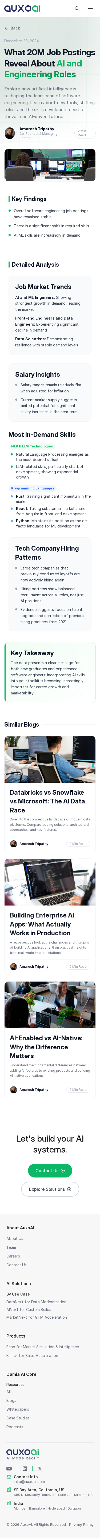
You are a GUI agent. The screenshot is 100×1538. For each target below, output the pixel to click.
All (8, 1391)
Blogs (11, 1400)
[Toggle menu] (90, 8)
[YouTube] (9, 1468)
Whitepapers (17, 1409)
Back (15, 28)
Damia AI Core (21, 1374)
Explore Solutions (47, 1189)
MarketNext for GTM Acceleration (36, 1317)
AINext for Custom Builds (28, 1309)
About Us (14, 1238)
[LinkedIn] (25, 1468)
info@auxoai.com (29, 1481)
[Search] (77, 8)
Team (11, 1247)
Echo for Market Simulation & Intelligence (42, 1346)
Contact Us (46, 1170)
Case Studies (18, 1418)
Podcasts (14, 1426)
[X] (40, 1468)
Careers (13, 1256)
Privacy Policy (81, 1524)
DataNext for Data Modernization (36, 1302)
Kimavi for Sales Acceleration (32, 1355)
